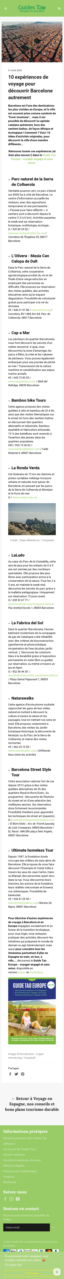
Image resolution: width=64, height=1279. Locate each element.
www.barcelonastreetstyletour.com (33, 819)
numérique (36, 972)
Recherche (9, 1182)
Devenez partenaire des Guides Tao (25, 1138)
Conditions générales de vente (22, 1160)
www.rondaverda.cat (24, 497)
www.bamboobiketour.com (24, 449)
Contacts (9, 1176)
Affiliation (9, 1143)
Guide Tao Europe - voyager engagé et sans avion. (33, 158)
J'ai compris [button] (32, 1273)
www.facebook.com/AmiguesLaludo (30, 604)
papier (22, 972)
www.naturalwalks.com (22, 750)
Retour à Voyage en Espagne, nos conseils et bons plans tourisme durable (32, 1104)
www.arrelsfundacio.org (22, 903)
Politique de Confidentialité (20, 1171)
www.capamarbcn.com (22, 381)
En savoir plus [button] (13, 1264)
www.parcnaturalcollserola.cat (26, 233)
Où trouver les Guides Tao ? (20, 1149)
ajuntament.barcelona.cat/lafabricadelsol (33, 675)
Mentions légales (13, 1165)
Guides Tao (17, 1241)
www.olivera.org (40, 310)
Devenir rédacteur (14, 1154)
